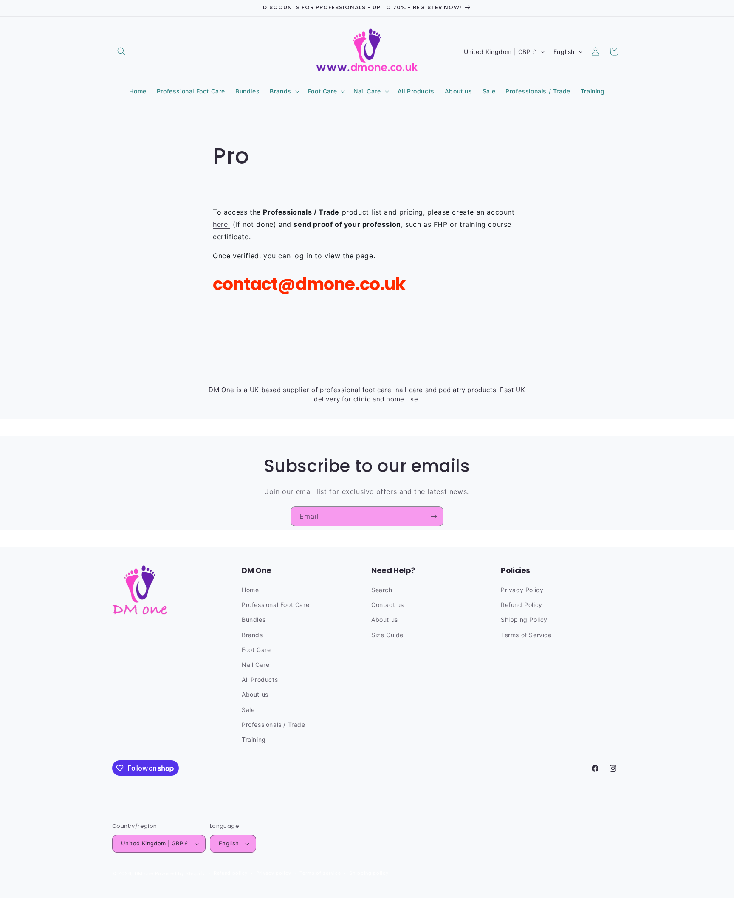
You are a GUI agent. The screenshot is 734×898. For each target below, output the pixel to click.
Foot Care (256, 649)
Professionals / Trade (273, 724)
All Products (260, 679)
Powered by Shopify (180, 873)
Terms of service (320, 873)
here (221, 224)
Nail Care (255, 664)
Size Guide (387, 634)
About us (255, 694)
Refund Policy (521, 604)
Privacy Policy (522, 589)
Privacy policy (273, 873)
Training (254, 739)
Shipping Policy (524, 619)
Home (250, 589)
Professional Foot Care (275, 604)
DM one (144, 873)
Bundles (253, 619)
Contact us (387, 604)
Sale (248, 709)
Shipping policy (369, 873)
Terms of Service (526, 634)
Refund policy (231, 873)
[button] (121, 51)
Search (381, 589)
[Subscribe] (433, 516)
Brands (252, 634)
